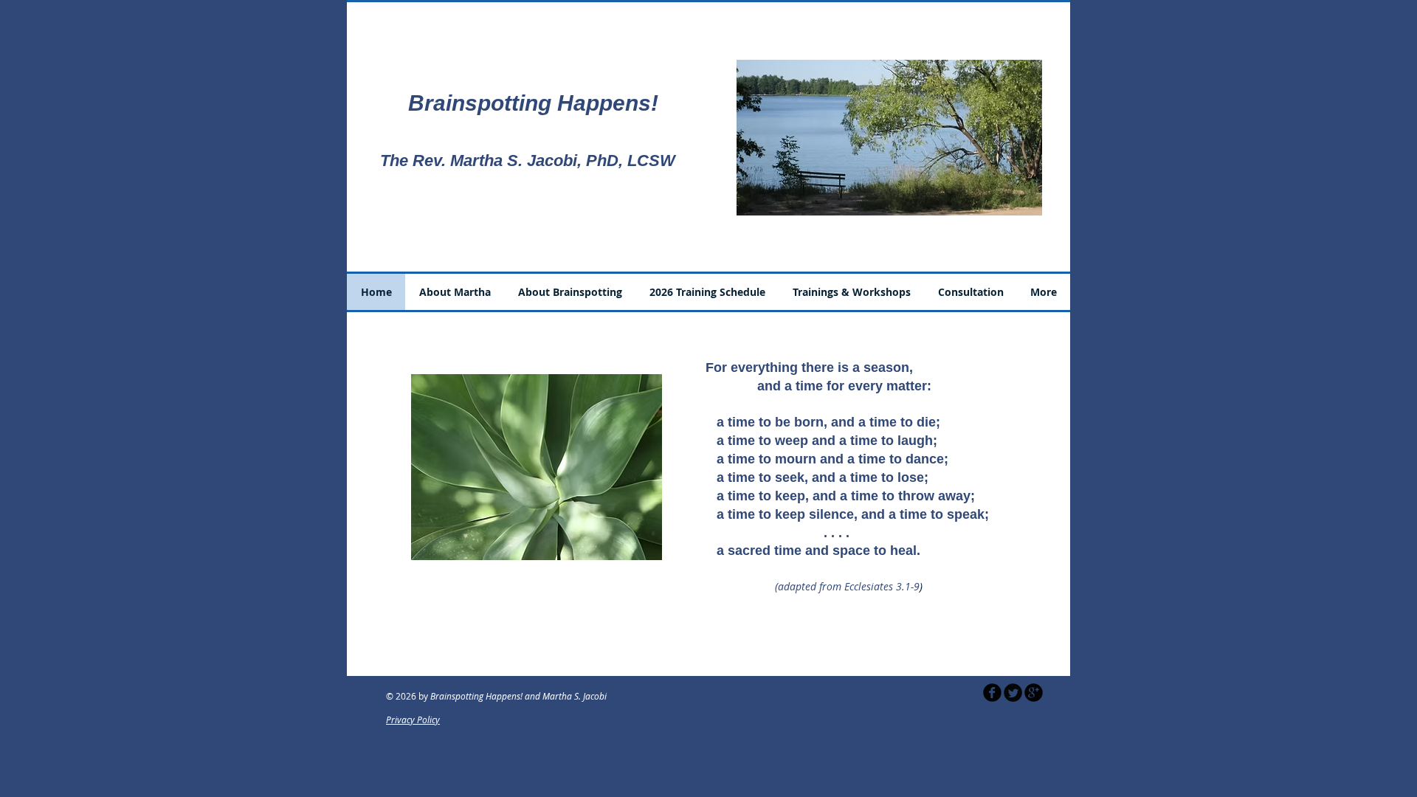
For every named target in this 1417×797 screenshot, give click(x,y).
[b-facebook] (992, 692)
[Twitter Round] (1013, 692)
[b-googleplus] (1033, 692)
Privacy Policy (413, 719)
